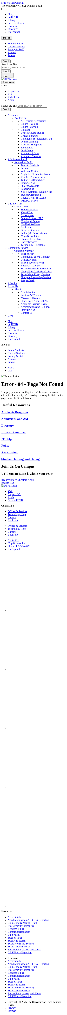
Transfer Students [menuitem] (30, 165)
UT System (14, 934)
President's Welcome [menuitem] (31, 295)
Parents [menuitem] (11, 362)
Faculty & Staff (16, 49)
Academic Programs (14, 412)
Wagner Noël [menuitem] (27, 280)
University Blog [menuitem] (29, 259)
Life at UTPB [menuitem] (21, 206)
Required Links (16, 928)
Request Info (14, 91)
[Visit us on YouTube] (37, 787)
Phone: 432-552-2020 (19, 546)
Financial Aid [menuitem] (28, 183)
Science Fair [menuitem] (27, 253)
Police (5, 445)
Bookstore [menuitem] (26, 227)
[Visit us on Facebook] (37, 610)
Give (10, 315)
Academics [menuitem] (20, 118)
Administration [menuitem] (28, 292)
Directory (13, 29)
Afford (23, 479)
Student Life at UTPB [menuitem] (32, 218)
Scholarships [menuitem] (27, 188)
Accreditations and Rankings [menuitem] (35, 306)
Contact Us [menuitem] (26, 312)
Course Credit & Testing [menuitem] (33, 197)
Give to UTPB (15, 500)
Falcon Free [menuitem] (27, 168)
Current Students (16, 46)
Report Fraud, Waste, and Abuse (24, 949)
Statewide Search (17, 940)
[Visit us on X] (37, 728)
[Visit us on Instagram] (37, 669)
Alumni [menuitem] (12, 359)
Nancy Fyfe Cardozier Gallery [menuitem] (36, 271)
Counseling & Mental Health (22, 923)
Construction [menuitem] (27, 215)
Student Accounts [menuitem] (30, 185)
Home (11, 367)
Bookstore (13, 520)
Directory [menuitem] (13, 336)
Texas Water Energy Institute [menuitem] (35, 274)
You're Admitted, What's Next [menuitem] (36, 191)
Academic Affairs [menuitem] (30, 153)
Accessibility (14, 917)
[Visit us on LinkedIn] (37, 846)
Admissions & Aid (17, 159)
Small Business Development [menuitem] (36, 268)
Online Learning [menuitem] (29, 141)
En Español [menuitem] (14, 339)
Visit (10, 94)
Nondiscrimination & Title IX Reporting (28, 920)
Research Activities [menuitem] (30, 265)
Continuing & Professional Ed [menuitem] (36, 138)
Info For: (7, 38)
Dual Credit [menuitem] (27, 150)
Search (6, 61)
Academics (13, 115)
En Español (14, 31)
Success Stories (16, 23)
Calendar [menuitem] (12, 333)
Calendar (12, 26)
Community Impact (18, 247)
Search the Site (9, 64)
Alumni (12, 52)
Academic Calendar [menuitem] (31, 156)
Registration (9, 452)
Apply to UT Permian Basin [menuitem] (35, 174)
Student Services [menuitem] (29, 209)
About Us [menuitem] (19, 289)
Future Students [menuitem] (16, 350)
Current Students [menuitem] (16, 353)
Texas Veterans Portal (19, 946)
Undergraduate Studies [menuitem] (32, 132)
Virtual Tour (14, 97)
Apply (11, 100)
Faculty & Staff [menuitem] (16, 356)
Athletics (12, 283)
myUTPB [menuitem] (13, 324)
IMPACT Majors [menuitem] (29, 200)
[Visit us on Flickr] (37, 905)
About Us (13, 286)
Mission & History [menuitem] (30, 298)
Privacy (12, 1007)
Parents (11, 55)
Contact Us (13, 540)
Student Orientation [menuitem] (31, 194)
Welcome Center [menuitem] (29, 171)
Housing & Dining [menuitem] (30, 221)
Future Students (16, 43)
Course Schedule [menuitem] (29, 126)
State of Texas (15, 937)
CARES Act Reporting (20, 952)
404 (10, 370)
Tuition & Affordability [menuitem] (33, 180)
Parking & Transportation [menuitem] (34, 233)
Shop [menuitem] (10, 321)
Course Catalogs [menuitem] (29, 123)
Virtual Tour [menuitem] (27, 212)
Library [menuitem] (11, 327)
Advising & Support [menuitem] (31, 144)
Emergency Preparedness (21, 925)
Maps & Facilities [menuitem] (30, 236)
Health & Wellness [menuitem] (30, 224)
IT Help (6, 439)
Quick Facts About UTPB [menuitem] (34, 301)
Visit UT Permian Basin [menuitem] (33, 177)
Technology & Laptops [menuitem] (33, 245)
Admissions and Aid (14, 419)
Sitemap (12, 1010)
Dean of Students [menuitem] (30, 230)
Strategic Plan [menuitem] (28, 309)
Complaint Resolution (19, 931)
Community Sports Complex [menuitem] (35, 256)
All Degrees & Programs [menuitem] (33, 121)
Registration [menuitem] (27, 147)
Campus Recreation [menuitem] (31, 239)
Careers (12, 517)
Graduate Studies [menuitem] (29, 135)
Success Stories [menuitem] (16, 330)
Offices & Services (17, 511)
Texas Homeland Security (21, 943)
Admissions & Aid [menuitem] (23, 162)
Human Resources (13, 432)
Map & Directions (17, 543)
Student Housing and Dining (20, 459)
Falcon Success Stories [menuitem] (32, 262)
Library (11, 20)
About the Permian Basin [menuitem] (34, 304)
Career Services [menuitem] (29, 242)
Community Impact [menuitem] (24, 250)
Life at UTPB (15, 203)
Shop (10, 14)
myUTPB (13, 17)
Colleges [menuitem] (25, 129)
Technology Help (17, 514)
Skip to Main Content (12, 2)
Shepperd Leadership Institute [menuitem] (36, 277)
